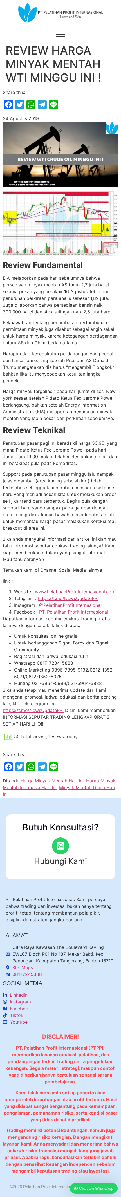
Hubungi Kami (60, 861)
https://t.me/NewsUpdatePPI (68, 598)
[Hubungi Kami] (60, 845)
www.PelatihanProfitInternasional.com (75, 591)
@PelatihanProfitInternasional (71, 605)
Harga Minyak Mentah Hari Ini (52, 780)
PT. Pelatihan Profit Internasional (73, 612)
